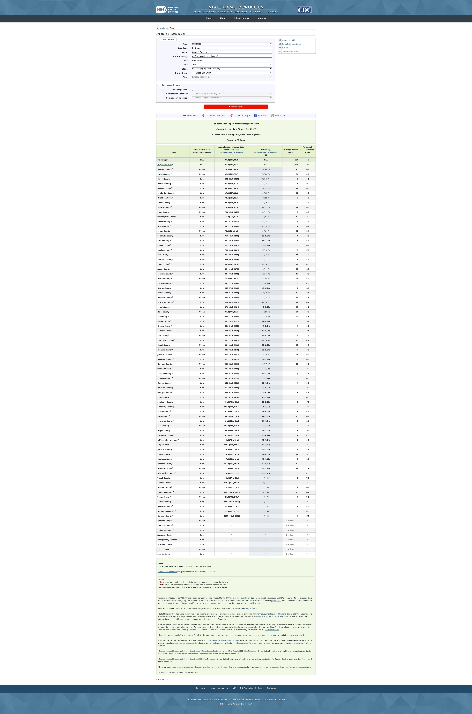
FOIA (234, 688)
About (223, 18)
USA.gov (281, 699)
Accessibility (223, 688)
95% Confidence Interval (232, 152)
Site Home (200, 688)
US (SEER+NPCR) (164, 164)
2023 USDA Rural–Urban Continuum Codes (221, 640)
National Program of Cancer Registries (272, 616)
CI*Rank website (272, 630)
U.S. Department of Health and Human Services (207, 699)
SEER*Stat (276, 600)
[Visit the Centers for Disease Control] (305, 8)
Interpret (262, 115)
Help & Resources (242, 18)
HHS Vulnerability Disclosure (251, 688)
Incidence (164, 28)
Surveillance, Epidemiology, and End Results (220, 651)
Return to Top (162, 679)
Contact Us (271, 688)
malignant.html (250, 608)
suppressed (176, 667)
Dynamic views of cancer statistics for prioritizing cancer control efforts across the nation (236, 11)
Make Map (192, 115)
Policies (211, 688)
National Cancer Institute (265, 699)
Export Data (280, 115)
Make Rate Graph (242, 115)
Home (209, 18)
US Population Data (215, 603)
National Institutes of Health (241, 699)
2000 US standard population (238, 598)
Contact (262, 18)
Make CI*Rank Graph (215, 115)
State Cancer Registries (167, 571)
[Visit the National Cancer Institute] (167, 8)
